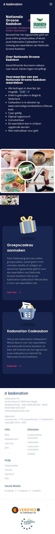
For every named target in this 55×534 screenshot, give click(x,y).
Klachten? (9, 474)
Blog (7, 434)
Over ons (9, 443)
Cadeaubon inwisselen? (33, 448)
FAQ (7, 478)
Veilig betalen (11, 465)
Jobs (7, 447)
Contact (8, 469)
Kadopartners (11, 439)
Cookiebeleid (46, 419)
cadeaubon (33, 442)
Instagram (23, 490)
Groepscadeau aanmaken (35, 436)
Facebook (9, 490)
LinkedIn (36, 490)
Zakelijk (31, 453)
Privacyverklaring (29, 419)
